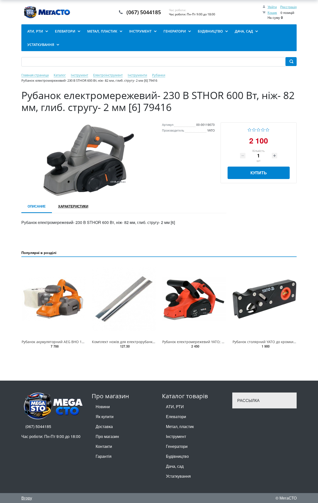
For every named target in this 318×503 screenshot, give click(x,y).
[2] (254, 129)
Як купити (105, 416)
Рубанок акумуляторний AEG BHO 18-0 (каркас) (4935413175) (73, 341)
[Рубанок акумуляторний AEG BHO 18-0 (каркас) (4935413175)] (53, 299)
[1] (249, 129)
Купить (258, 173)
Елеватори (176, 416)
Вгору (26, 498)
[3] (258, 129)
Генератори (177, 446)
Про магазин (107, 436)
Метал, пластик (180, 426)
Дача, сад (175, 466)
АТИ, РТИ (175, 406)
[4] (263, 129)
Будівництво (177, 456)
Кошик (272, 12)
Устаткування (178, 476)
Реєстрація (288, 6)
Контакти (104, 446)
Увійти (272, 6)
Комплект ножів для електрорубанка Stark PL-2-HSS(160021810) (145, 341)
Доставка (104, 426)
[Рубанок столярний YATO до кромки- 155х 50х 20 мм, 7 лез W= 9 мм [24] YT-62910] (264, 299)
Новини (103, 406)
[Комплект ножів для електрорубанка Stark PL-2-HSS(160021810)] (124, 299)
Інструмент (176, 436)
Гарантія (104, 456)
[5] (267, 129)
